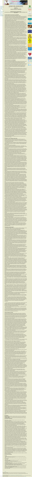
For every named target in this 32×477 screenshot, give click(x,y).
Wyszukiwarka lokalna (29, 7)
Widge (30, 47)
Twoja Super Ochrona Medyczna (29, 20)
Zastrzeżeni (25, 476)
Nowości (1, 7)
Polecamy (1, 14)
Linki (0, 13)
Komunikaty (31, 8)
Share (5, 471)
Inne (0, 10)
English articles (2, 11)
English (1, 8)
